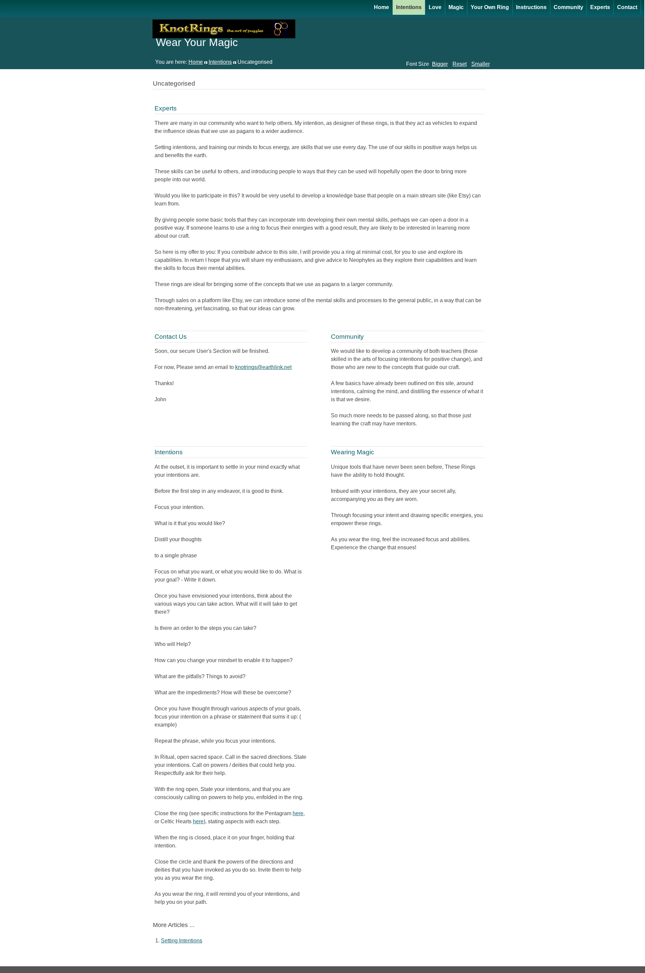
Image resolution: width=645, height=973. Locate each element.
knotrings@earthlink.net (263, 367)
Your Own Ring (490, 7)
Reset (460, 64)
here (298, 813)
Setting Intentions (181, 940)
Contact (627, 7)
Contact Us (171, 336)
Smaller (480, 64)
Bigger (440, 64)
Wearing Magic (352, 452)
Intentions (409, 7)
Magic (456, 7)
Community (568, 7)
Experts (600, 7)
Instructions (531, 7)
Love (435, 7)
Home (381, 7)
